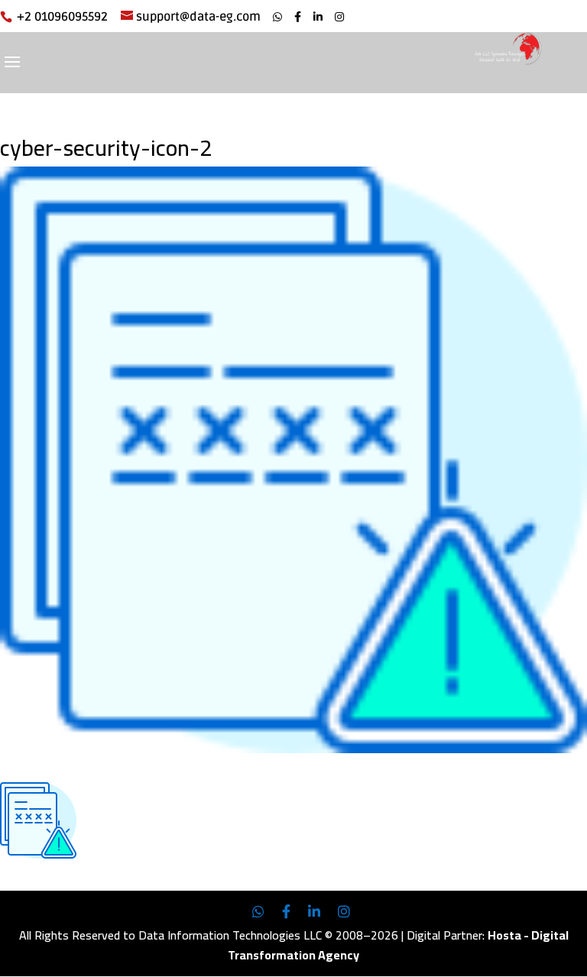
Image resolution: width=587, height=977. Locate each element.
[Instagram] (339, 17)
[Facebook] (297, 17)
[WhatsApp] (277, 17)
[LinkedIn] (318, 17)
